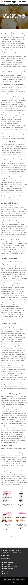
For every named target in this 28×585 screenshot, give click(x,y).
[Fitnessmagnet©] (15, 1)
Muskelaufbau (17, 13)
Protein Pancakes (7, 524)
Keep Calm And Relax (7, 504)
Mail (12, 562)
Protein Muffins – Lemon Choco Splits (21, 525)
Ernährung (10, 13)
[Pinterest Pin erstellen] (16, 537)
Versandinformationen (8, 568)
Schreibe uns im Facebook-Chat (10, 566)
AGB (5, 571)
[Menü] (2, 2)
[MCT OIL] (21, 496)
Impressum (6, 573)
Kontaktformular (7, 564)
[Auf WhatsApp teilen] (11, 537)
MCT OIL (20, 504)
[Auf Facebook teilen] (14, 537)
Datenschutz (8, 571)
